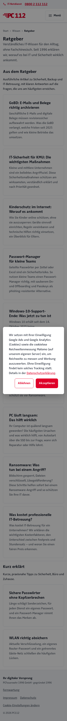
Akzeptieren (47, 383)
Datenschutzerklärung (41, 373)
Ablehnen (24, 383)
